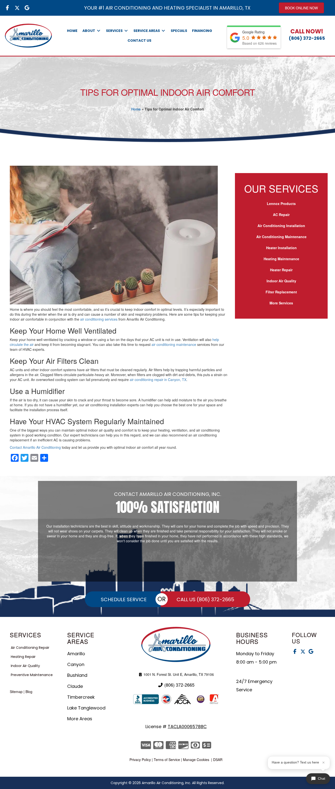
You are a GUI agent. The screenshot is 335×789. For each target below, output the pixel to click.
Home (136, 109)
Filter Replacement (281, 291)
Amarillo (76, 654)
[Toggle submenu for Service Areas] (163, 31)
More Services (281, 302)
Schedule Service (124, 599)
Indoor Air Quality (281, 280)
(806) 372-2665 (307, 38)
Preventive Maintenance (32, 674)
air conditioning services (98, 319)
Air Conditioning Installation (281, 225)
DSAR (217, 759)
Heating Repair (23, 656)
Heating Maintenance (281, 258)
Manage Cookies (196, 759)
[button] (7, 7)
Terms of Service (167, 759)
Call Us (205, 599)
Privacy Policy (140, 759)
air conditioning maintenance (174, 344)
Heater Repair (281, 269)
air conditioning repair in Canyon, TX (158, 379)
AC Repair (281, 214)
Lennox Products (281, 203)
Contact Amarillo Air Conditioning (35, 447)
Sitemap (16, 691)
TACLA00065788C (187, 726)
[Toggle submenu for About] (99, 31)
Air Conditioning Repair (30, 647)
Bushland (77, 675)
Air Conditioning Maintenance (281, 236)
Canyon (75, 664)
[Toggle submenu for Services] (126, 31)
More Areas (79, 719)
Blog (29, 691)
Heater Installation (281, 247)
